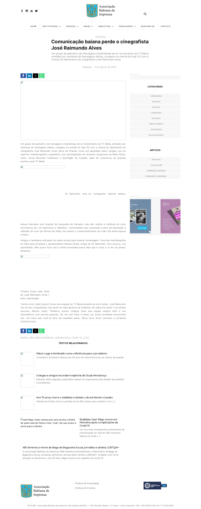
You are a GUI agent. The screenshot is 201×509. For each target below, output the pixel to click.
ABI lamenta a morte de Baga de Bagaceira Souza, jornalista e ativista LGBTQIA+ (71, 447)
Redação (87, 67)
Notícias (100, 37)
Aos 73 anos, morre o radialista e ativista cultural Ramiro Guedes (74, 397)
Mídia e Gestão (156, 124)
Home (33, 26)
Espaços (70, 26)
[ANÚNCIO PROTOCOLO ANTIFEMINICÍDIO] (155, 216)
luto (86, 337)
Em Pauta (156, 159)
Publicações (126, 26)
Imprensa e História (156, 171)
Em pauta (156, 118)
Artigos (156, 107)
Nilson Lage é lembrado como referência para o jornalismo (71, 353)
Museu (87, 26)
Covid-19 (77, 337)
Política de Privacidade (87, 483)
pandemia (47, 337)
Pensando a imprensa (156, 176)
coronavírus (62, 337)
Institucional (50, 26)
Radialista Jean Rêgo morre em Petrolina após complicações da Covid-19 (99, 422)
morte (24, 337)
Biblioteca (104, 26)
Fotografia (156, 129)
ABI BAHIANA (156, 96)
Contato (166, 26)
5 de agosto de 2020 (105, 67)
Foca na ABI (156, 165)
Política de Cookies (85, 488)
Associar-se (148, 26)
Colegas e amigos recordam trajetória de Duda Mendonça (71, 375)
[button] (23, 75)
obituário (35, 337)
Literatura (156, 113)
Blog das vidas (156, 135)
